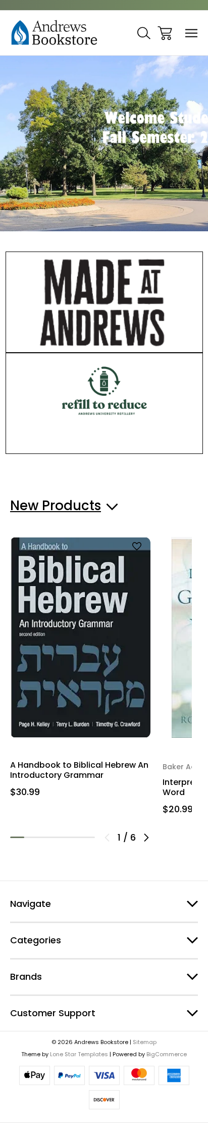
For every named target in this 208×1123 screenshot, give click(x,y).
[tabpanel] (80, 670)
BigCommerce (166, 1054)
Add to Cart (80, 717)
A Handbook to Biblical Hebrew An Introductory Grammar (79, 770)
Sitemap (145, 1042)
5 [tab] (74, 837)
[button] (104, 302)
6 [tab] (88, 837)
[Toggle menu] (191, 33)
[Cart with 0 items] (165, 33)
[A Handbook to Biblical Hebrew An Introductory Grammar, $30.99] (80, 637)
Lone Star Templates (79, 1054)
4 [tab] (60, 837)
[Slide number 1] (104, 143)
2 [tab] (31, 837)
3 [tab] (45, 837)
